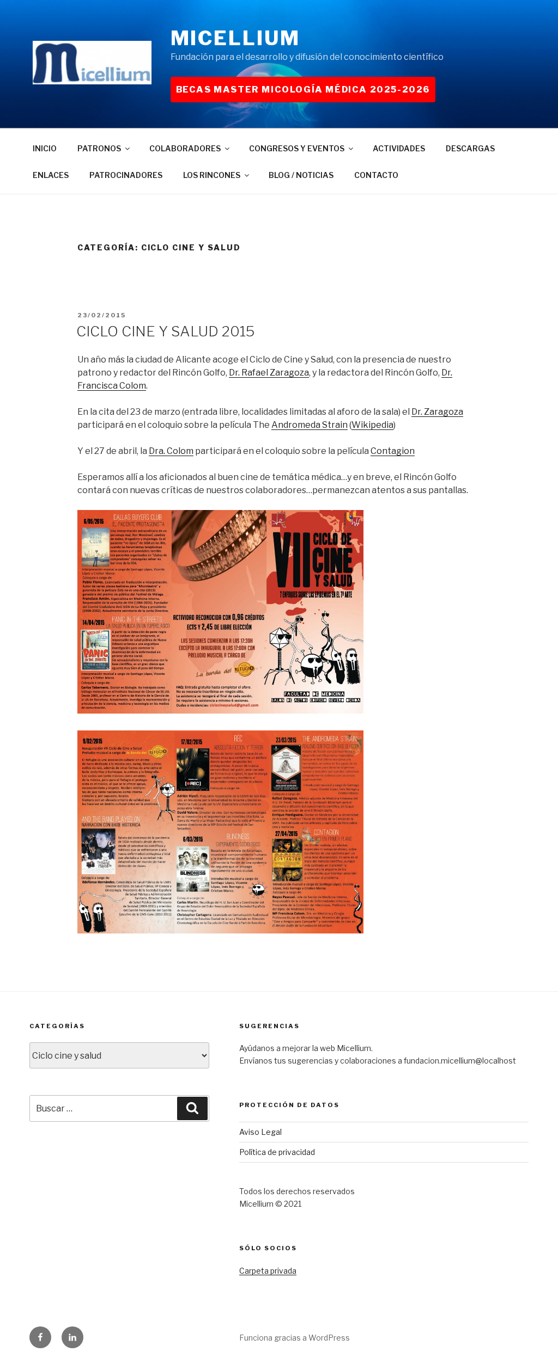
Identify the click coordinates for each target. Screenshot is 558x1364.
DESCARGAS (470, 148)
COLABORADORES (185, 148)
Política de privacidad (277, 1152)
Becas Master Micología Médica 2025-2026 (303, 89)
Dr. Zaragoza (437, 412)
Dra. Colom (171, 451)
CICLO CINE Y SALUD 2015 (165, 331)
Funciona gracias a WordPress (294, 1337)
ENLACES (51, 175)
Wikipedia (372, 425)
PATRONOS (99, 148)
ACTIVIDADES (399, 148)
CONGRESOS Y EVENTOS (296, 148)
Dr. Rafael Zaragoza (269, 372)
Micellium (235, 38)
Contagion (393, 451)
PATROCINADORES (125, 175)
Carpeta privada (267, 1270)
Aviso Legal (260, 1131)
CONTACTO (376, 175)
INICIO (45, 148)
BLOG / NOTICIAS (301, 175)
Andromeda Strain (309, 425)
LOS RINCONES (211, 175)
